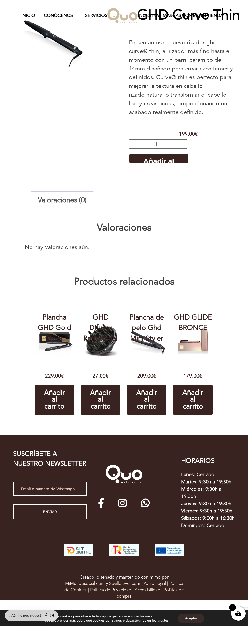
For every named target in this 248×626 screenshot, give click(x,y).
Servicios (96, 15)
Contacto (194, 15)
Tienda (215, 15)
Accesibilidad (148, 590)
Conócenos (58, 15)
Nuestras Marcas (160, 15)
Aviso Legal (155, 583)
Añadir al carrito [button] (54, 400)
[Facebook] (101, 503)
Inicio (28, 15)
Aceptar (191, 618)
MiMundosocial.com (85, 583)
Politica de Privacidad (110, 590)
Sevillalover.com (125, 583)
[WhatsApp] (145, 503)
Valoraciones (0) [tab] (62, 200)
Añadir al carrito (158, 160)
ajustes (163, 620)
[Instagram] (122, 503)
